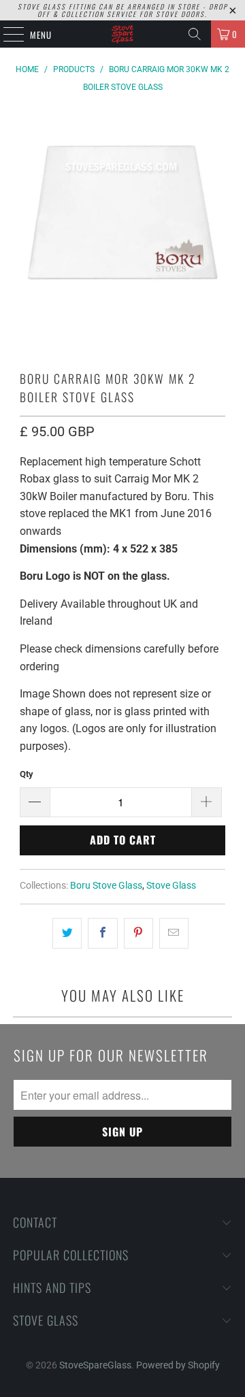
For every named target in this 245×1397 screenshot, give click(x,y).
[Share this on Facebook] (102, 933)
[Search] (195, 34)
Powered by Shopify (178, 1365)
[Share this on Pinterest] (138, 933)
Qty (26, 774)
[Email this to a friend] (174, 933)
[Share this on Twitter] (67, 933)
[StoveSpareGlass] (122, 34)
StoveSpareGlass (95, 1365)
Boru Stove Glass (106, 885)
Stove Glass (171, 885)
